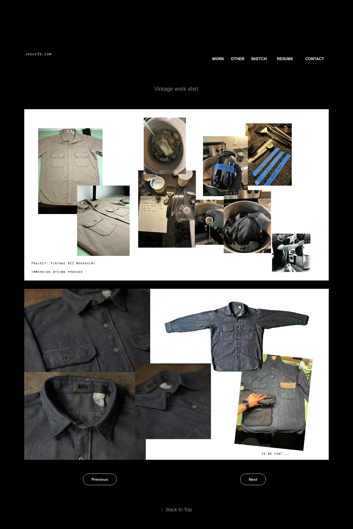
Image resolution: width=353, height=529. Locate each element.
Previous (100, 479)
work (218, 59)
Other (237, 59)
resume (285, 59)
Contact (314, 59)
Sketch (259, 59)
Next (253, 479)
